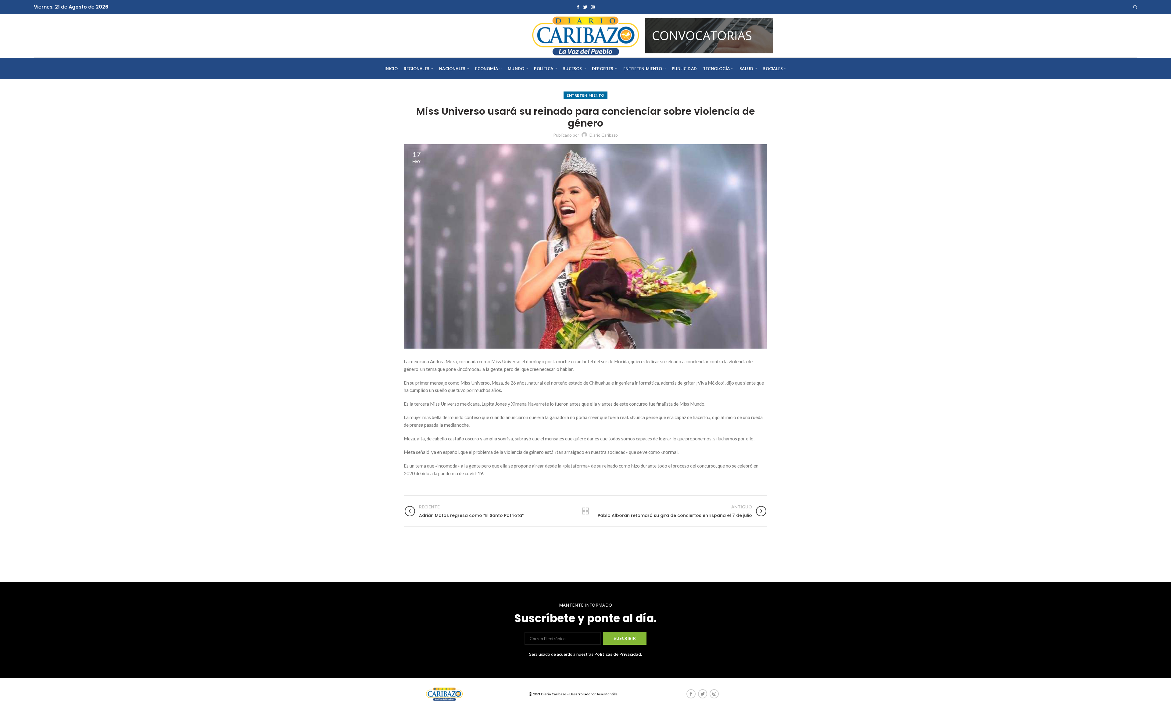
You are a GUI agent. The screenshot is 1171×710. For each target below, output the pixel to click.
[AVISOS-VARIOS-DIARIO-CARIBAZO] (709, 35)
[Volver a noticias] (585, 511)
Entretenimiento (585, 95)
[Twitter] (585, 7)
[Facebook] (578, 7)
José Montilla (607, 694)
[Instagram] (592, 7)
